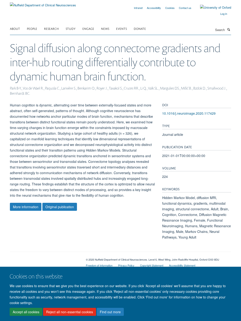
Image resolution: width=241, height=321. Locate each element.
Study (71, 28)
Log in (223, 14)
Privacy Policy (126, 265)
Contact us (185, 8)
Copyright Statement (151, 265)
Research (51, 28)
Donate (140, 28)
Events (121, 28)
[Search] (228, 29)
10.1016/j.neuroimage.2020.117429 (189, 113)
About (15, 28)
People (32, 28)
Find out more (110, 311)
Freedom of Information (99, 265)
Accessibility (154, 8)
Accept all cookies (26, 311)
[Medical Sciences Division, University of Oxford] (44, 258)
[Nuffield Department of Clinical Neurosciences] (43, 3)
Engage (88, 28)
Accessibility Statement (182, 265)
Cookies (170, 8)
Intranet (138, 8)
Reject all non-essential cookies (69, 311)
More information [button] (25, 206)
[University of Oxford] (212, 7)
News (105, 28)
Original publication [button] (59, 206)
